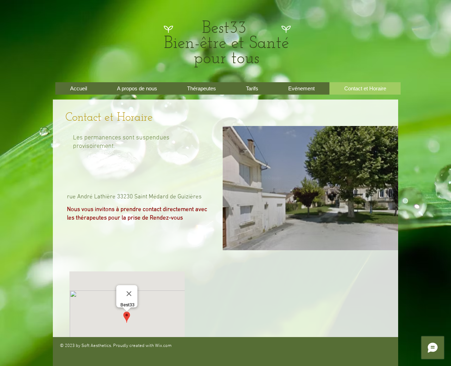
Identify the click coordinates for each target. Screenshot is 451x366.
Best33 (226, 28)
